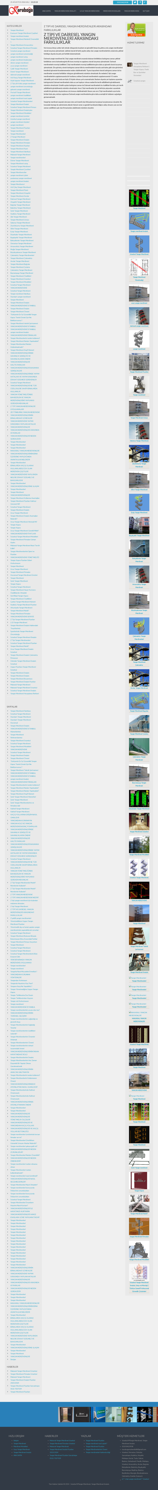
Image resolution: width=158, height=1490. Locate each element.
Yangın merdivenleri (18, 157)
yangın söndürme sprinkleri (144, 1479)
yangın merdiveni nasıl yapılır (21, 98)
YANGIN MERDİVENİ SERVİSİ (22, 616)
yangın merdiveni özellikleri (20, 95)
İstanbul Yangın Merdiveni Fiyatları (23, 643)
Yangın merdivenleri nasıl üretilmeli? (24, 1176)
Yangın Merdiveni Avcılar (19, 196)
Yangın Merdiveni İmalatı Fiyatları (23, 682)
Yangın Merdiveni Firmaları (20, 572)
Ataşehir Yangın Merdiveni (20, 202)
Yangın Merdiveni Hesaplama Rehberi (24, 693)
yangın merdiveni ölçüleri (19, 122)
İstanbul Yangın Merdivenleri (21, 101)
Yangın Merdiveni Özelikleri (20, 276)
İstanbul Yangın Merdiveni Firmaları (23, 48)
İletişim (146, 11)
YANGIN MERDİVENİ (18, 288)
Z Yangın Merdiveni (17, 137)
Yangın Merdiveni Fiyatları (20, 128)
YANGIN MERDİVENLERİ (20, 362)
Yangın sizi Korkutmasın (19, 1001)
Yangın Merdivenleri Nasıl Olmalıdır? (24, 1185)
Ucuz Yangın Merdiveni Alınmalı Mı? (23, 522)
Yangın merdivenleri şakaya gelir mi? (23, 1146)
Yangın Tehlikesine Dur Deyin (21, 995)
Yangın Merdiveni (131, 11)
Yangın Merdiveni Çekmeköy (21, 258)
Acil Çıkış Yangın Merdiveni (20, 187)
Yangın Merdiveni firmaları (20, 143)
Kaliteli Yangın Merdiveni (19, 809)
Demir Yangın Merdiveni (19, 72)
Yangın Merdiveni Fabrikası (20, 711)
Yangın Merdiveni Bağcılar (20, 264)
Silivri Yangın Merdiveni (19, 229)
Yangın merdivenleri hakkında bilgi (98, 1452)
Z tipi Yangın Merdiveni (19, 906)
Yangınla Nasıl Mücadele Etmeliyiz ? (23, 971)
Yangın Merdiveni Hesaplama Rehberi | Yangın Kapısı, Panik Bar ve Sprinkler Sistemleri (141, 63)
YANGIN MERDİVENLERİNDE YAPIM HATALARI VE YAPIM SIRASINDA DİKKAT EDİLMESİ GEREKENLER (24, 377)
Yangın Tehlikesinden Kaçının (21, 998)
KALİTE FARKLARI (17, 365)
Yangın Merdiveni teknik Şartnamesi (24, 323)
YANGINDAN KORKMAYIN (21, 820)
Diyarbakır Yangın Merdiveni (21, 234)
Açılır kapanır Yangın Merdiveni (22, 80)
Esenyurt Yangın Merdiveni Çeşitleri (24, 33)
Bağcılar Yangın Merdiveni (20, 205)
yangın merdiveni (16, 125)
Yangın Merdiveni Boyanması (21, 679)
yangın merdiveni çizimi (19, 175)
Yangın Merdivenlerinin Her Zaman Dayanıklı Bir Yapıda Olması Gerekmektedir (23, 1063)
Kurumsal (14, 723)
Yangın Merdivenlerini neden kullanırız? (25, 338)
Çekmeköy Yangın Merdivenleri (22, 255)
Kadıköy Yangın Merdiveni (20, 214)
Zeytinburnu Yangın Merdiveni (22, 226)
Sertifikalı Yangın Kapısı (19, 596)
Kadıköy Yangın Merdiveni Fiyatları (23, 605)
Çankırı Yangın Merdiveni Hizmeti (23, 602)
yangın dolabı (128, 1479)
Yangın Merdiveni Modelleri (20, 113)
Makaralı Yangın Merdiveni (20, 154)
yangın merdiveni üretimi (19, 116)
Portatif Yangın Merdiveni (20, 92)
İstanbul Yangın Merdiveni (20, 166)
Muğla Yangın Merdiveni (19, 249)
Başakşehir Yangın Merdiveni (21, 237)
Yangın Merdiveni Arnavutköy (21, 45)
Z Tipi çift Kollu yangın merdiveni (23, 83)
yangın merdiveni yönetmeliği (21, 54)
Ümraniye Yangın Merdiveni (20, 243)
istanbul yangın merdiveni (20, 119)
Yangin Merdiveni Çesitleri (20, 169)
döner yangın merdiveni (19, 63)
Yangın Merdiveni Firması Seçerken (23, 942)
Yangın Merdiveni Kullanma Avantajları (25, 498)
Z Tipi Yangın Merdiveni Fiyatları (22, 619)
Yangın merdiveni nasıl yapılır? (96, 1443)
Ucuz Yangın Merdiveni (89, 11)
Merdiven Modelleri (111, 11)
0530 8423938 (122, 2)
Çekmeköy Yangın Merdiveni (21, 270)
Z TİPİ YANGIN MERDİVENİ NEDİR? (24, 897)
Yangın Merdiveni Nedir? (19, 611)
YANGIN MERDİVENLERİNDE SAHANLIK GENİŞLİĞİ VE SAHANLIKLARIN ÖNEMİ (21, 356)
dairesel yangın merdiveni (20, 75)
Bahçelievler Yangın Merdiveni (21, 240)
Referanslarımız (16, 737)
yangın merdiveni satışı (19, 57)
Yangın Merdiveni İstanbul (20, 279)
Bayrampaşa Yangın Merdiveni (21, 273)
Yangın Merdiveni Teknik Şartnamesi (24, 770)
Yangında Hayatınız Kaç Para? (21, 983)
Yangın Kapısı (15, 525)
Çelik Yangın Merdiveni (19, 69)
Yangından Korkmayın (18, 980)
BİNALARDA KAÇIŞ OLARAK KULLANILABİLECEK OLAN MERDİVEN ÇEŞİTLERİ (22, 468)
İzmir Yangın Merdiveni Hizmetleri (23, 797)
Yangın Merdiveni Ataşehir (20, 193)
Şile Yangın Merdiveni (18, 217)
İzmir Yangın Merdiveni (19, 211)
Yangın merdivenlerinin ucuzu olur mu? (25, 1010)
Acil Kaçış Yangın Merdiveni (20, 77)
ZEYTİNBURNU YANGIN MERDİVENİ (25, 412)
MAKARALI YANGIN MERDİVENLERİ (24, 451)
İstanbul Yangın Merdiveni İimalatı (23, 637)
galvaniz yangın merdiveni (20, 89)
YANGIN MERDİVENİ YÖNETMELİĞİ (24, 557)
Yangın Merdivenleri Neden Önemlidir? (25, 1155)
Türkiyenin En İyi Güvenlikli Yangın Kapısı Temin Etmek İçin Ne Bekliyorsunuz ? (23, 317)
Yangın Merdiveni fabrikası (20, 152)
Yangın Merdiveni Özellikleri (21, 599)
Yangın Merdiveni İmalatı (65, 11)
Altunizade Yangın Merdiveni (21, 608)
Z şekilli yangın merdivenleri (20, 918)
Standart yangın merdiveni (20, 297)
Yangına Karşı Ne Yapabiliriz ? (21, 986)
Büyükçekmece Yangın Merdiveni (23, 252)
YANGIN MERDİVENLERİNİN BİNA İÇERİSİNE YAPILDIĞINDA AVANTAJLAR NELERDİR (24, 457)
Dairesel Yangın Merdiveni (20, 199)
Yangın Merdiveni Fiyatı (19, 190)
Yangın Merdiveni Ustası (19, 220)
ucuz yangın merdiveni (18, 66)
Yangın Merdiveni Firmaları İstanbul (23, 1374)
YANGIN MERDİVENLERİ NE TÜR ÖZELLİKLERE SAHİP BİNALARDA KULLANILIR (23, 388)
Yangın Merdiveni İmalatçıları (21, 110)
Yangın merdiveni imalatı (19, 36)
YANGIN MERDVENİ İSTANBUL (22, 1007)
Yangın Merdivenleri (18, 134)
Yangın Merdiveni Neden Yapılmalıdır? (24, 341)
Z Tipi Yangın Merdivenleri (20, 640)
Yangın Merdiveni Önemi (19, 311)
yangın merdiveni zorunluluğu (21, 86)
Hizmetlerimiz (15, 732)
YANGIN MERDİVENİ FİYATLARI (23, 534)
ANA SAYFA (46, 11)
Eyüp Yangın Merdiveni (19, 231)
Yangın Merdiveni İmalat (19, 104)
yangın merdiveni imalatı (19, 181)
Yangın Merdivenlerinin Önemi (22, 1042)
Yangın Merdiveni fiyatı (19, 149)
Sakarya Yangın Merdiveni (20, 223)
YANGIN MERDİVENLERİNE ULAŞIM (24, 486)
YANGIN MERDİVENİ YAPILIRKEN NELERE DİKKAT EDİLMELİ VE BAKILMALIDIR (23, 477)
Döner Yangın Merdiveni (19, 160)
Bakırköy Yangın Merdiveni (20, 208)
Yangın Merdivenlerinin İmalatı (22, 1057)
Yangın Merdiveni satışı (19, 163)
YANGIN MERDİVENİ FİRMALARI (23, 335)
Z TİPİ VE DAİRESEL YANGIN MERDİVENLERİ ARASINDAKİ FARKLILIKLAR (22, 912)
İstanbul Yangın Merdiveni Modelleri (24, 536)
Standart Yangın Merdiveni (20, 717)
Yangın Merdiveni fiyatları (20, 146)
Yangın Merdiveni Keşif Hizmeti (22, 350)
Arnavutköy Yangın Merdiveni (21, 246)
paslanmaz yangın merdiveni (21, 178)
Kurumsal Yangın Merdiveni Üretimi (23, 575)
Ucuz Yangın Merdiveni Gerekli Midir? (24, 531)
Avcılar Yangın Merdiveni (19, 261)
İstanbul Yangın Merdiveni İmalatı (23, 690)
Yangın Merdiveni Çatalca (20, 267)
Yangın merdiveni (17, 131)
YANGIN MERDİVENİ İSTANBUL (23, 306)
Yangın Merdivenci (17, 184)
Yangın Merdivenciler (18, 172)
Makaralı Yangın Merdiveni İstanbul (23, 688)
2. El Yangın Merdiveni (18, 622)
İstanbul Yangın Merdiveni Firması (23, 107)
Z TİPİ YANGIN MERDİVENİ (21, 894)
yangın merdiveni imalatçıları (21, 60)
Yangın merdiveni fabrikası (20, 294)
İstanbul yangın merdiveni (20, 51)
